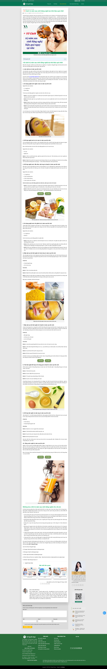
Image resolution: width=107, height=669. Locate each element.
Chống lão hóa (57, 645)
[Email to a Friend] (45, 584)
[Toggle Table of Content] (64, 59)
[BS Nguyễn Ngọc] (28, 4)
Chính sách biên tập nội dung (44, 643)
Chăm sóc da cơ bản (58, 643)
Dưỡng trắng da (57, 641)
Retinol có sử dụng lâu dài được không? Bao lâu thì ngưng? (79, 612)
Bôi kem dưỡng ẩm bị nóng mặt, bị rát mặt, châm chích (80, 616)
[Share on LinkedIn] (49, 584)
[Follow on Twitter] (77, 585)
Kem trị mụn (56, 647)
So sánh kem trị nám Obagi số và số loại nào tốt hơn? (79, 625)
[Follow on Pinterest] (79, 585)
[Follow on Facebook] (73, 585)
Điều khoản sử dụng (42, 647)
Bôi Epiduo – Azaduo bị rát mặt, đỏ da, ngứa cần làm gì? (80, 629)
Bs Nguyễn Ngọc (29, 651)
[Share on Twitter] (43, 584)
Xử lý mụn (56, 638)
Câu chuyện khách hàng (74, 3)
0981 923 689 (27, 648)
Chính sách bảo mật (42, 641)
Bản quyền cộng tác (42, 638)
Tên (24, 619)
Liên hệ (82, 3)
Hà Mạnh (63, 667)
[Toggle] (24, 563)
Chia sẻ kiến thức (63, 3)
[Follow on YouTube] (83, 585)
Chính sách (40, 640)
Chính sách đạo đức (42, 645)
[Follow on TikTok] (75, 585)
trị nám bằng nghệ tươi (34, 76)
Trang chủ (49, 3)
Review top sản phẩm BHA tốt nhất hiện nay (79, 620)
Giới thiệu (55, 3)
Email (39, 619)
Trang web (55, 619)
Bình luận (25, 609)
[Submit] (79, 1)
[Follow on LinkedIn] (81, 585)
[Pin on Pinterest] (47, 584)
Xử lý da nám (31, 9)
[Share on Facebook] (41, 584)
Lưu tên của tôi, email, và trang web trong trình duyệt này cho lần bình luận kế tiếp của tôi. (42, 624)
